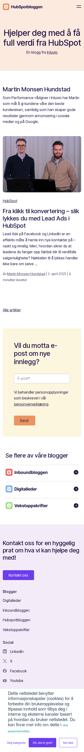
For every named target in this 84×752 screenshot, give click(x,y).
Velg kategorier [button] (16, 743)
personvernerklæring (31, 404)
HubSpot (10, 200)
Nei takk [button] (68, 743)
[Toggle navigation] (77, 6)
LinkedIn (16, 651)
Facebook (18, 671)
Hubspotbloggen (16, 620)
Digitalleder (12, 600)
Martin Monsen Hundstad (26, 274)
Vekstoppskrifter (16, 629)
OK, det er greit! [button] (42, 743)
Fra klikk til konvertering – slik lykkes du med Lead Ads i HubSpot (41, 218)
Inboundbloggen (16, 610)
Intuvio (52, 52)
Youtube (16, 680)
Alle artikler (12, 310)
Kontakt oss (18, 575)
